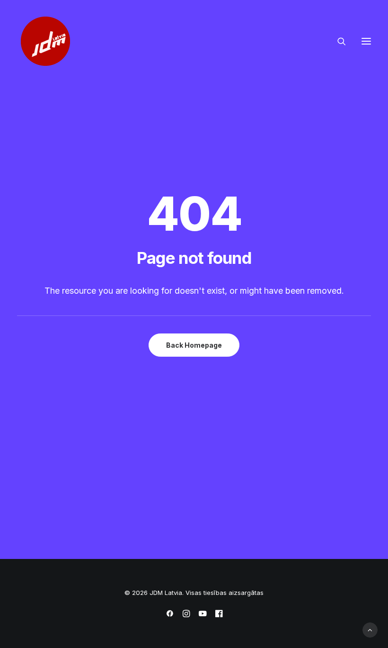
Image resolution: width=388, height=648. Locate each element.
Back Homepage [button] (194, 345)
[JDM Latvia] (45, 41)
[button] (366, 41)
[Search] (337, 41)
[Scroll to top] (370, 629)
